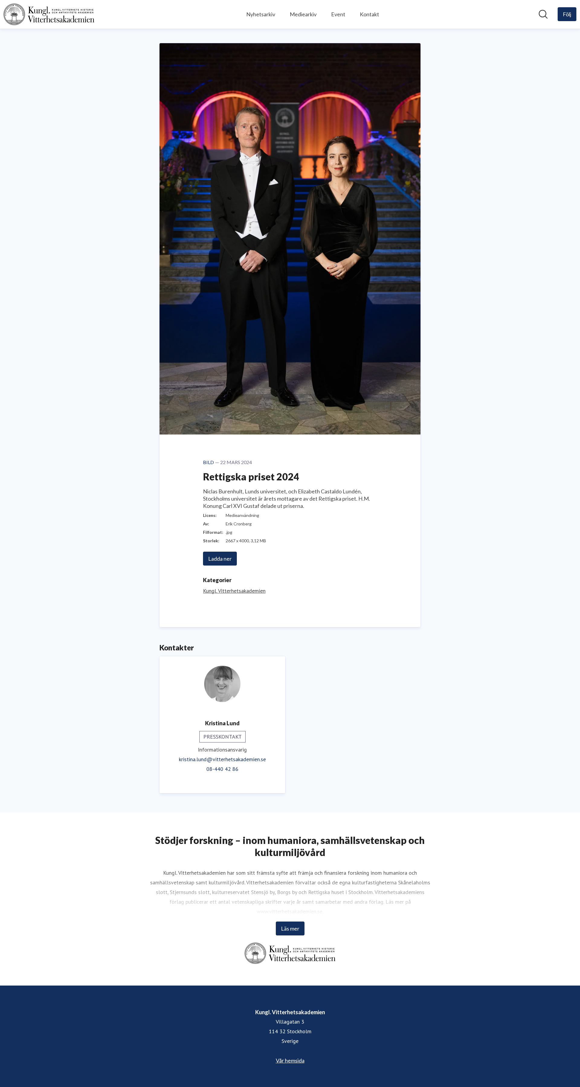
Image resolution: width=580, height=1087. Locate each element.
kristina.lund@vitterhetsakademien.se (222, 759)
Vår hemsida (290, 1060)
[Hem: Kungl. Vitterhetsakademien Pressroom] (49, 14)
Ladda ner (220, 558)
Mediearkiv (303, 14)
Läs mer (290, 928)
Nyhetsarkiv (260, 14)
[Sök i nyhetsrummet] (543, 14)
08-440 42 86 (222, 768)
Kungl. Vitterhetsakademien (234, 590)
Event (338, 14)
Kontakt (369, 14)
